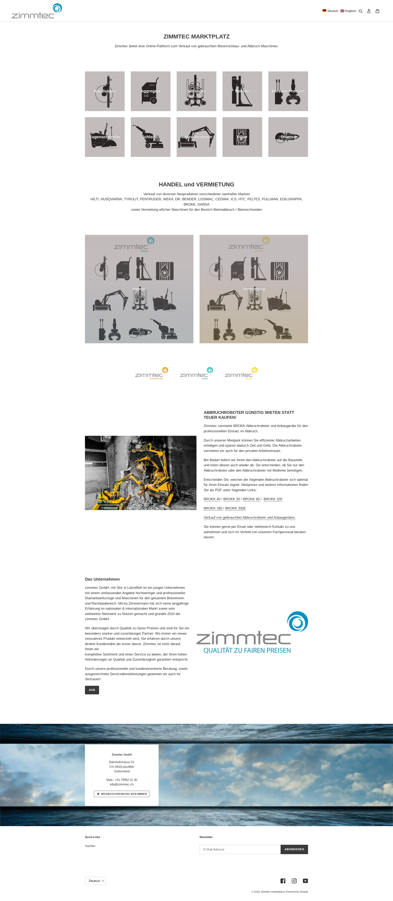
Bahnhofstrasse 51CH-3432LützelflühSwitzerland (121, 766)
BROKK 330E (235, 508)
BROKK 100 (273, 499)
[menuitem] (330, 11)
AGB (92, 690)
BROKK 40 (212, 499)
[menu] (339, 11)
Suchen (90, 846)
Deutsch (94, 881)
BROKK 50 (231, 499)
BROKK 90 (252, 499)
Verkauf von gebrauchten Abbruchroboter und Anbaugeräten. (250, 517)
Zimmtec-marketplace (273, 891)
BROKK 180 (213, 508)
